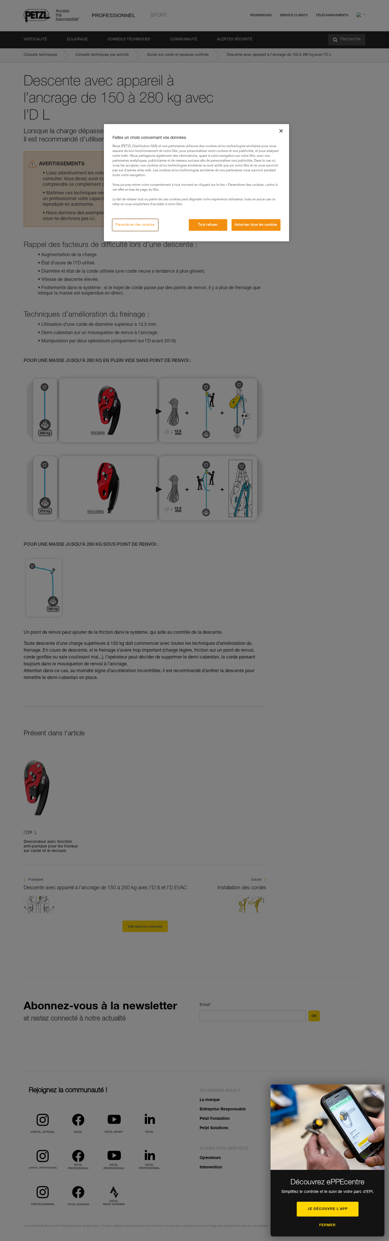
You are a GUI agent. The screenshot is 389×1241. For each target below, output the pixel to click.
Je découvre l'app (328, 1209)
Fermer (327, 1225)
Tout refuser (208, 225)
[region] (196, 182)
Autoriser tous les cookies (256, 225)
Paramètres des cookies (135, 225)
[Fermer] (281, 131)
